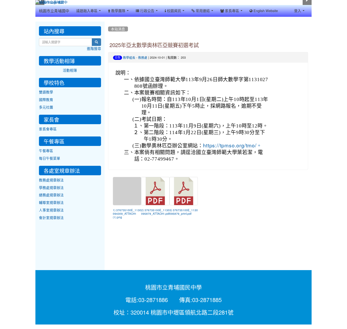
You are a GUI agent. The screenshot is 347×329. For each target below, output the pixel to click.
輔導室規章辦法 (51, 202)
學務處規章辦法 (51, 187)
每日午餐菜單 (49, 158)
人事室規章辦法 (51, 210)
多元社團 (46, 107)
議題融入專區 (87, 11)
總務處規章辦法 (51, 195)
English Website (265, 11)
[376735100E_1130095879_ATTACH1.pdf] (155, 191)
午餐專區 (46, 151)
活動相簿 (70, 70)
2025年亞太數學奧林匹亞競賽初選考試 (154, 45)
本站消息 (118, 29)
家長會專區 (48, 129)
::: (109, 23)
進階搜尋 (94, 48)
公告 (117, 57)
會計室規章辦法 (51, 217)
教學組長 (129, 57)
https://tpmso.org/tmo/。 (232, 145)
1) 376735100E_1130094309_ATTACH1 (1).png (127, 214)
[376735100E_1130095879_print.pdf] (183, 191)
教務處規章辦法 (51, 180)
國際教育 (46, 99)
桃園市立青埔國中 (54, 11)
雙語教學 (46, 92)
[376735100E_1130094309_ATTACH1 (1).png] (127, 191)
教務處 (142, 57)
